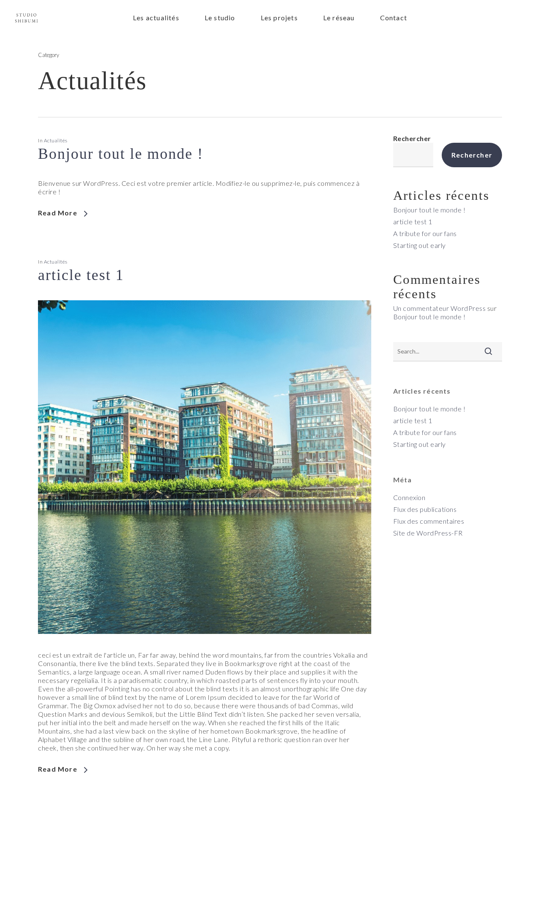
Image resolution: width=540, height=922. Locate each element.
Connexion (409, 497)
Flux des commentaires (428, 521)
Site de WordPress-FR (428, 533)
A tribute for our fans (425, 233)
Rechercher (412, 138)
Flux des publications (425, 509)
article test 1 (81, 275)
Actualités (56, 140)
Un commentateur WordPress (439, 308)
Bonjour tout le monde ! (120, 153)
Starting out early (419, 245)
